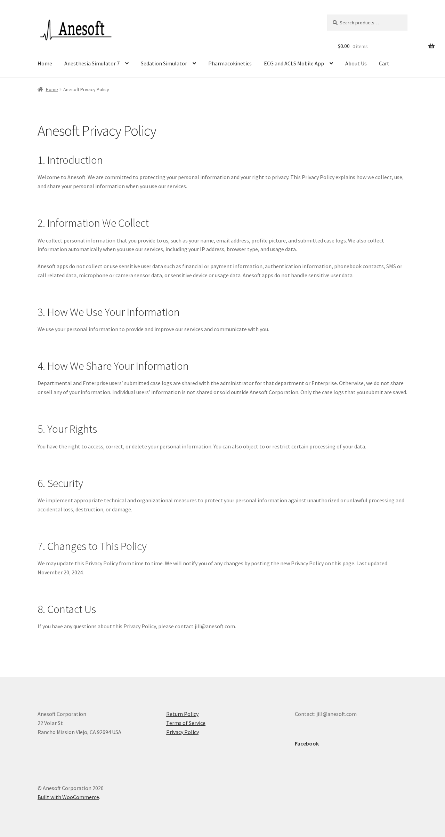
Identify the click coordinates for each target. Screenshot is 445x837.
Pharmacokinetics (230, 63)
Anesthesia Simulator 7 (92, 63)
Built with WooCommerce (68, 797)
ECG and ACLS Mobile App (294, 63)
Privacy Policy (182, 731)
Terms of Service (185, 722)
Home (45, 63)
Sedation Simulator (164, 63)
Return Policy (182, 713)
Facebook (307, 743)
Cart (384, 63)
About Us (356, 63)
